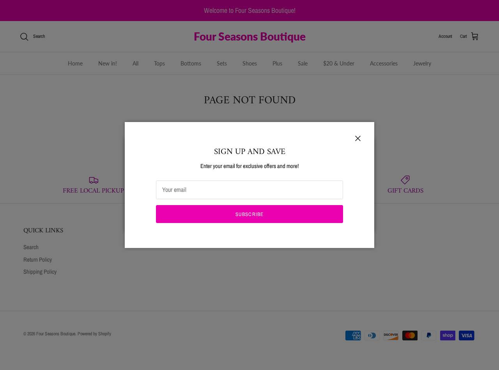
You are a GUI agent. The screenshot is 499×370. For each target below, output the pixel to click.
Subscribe (249, 214)
